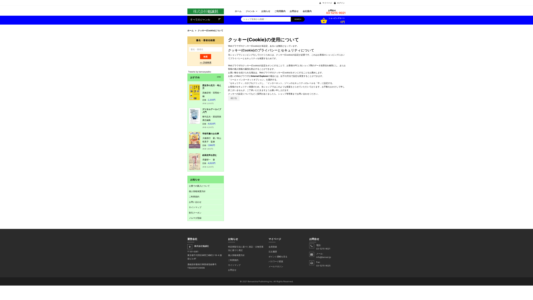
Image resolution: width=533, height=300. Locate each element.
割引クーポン (195, 212)
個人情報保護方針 (197, 191)
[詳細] (218, 77)
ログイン (341, 3)
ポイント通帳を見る (278, 256)
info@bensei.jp (323, 257)
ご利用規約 (194, 196)
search (297, 19)
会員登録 (273, 246)
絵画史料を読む (209, 155)
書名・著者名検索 (205, 40)
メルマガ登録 (195, 218)
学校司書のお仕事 (210, 133)
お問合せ (232, 270)
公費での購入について (199, 186)
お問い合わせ (195, 202)
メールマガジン (276, 266)
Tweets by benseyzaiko (199, 71)
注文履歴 (273, 251)
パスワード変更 (276, 261)
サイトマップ (195, 207)
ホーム (190, 30)
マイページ (327, 3)
